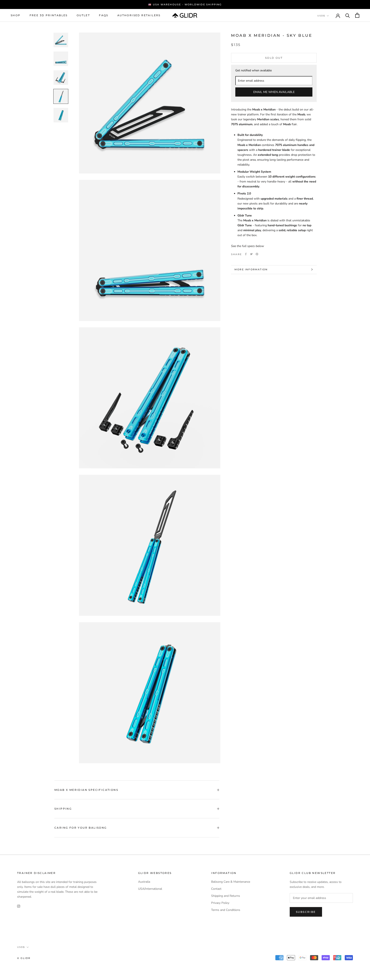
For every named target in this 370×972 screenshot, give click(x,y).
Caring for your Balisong (80, 827)
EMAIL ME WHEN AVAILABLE (274, 92)
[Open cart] (357, 15)
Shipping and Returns (225, 896)
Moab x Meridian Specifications (86, 789)
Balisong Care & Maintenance (230, 882)
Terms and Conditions (225, 910)
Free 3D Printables (49, 15)
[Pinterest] (257, 254)
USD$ (321, 15)
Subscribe (306, 911)
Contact (216, 889)
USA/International (150, 889)
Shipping (63, 808)
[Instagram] (18, 905)
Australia (144, 882)
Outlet (83, 15)
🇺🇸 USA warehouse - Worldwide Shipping (185, 4)
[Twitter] (251, 254)
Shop (16, 15)
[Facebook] (246, 254)
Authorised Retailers (139, 15)
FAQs (103, 15)
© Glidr (23, 958)
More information (251, 269)
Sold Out (274, 57)
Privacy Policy (220, 903)
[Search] (347, 15)
